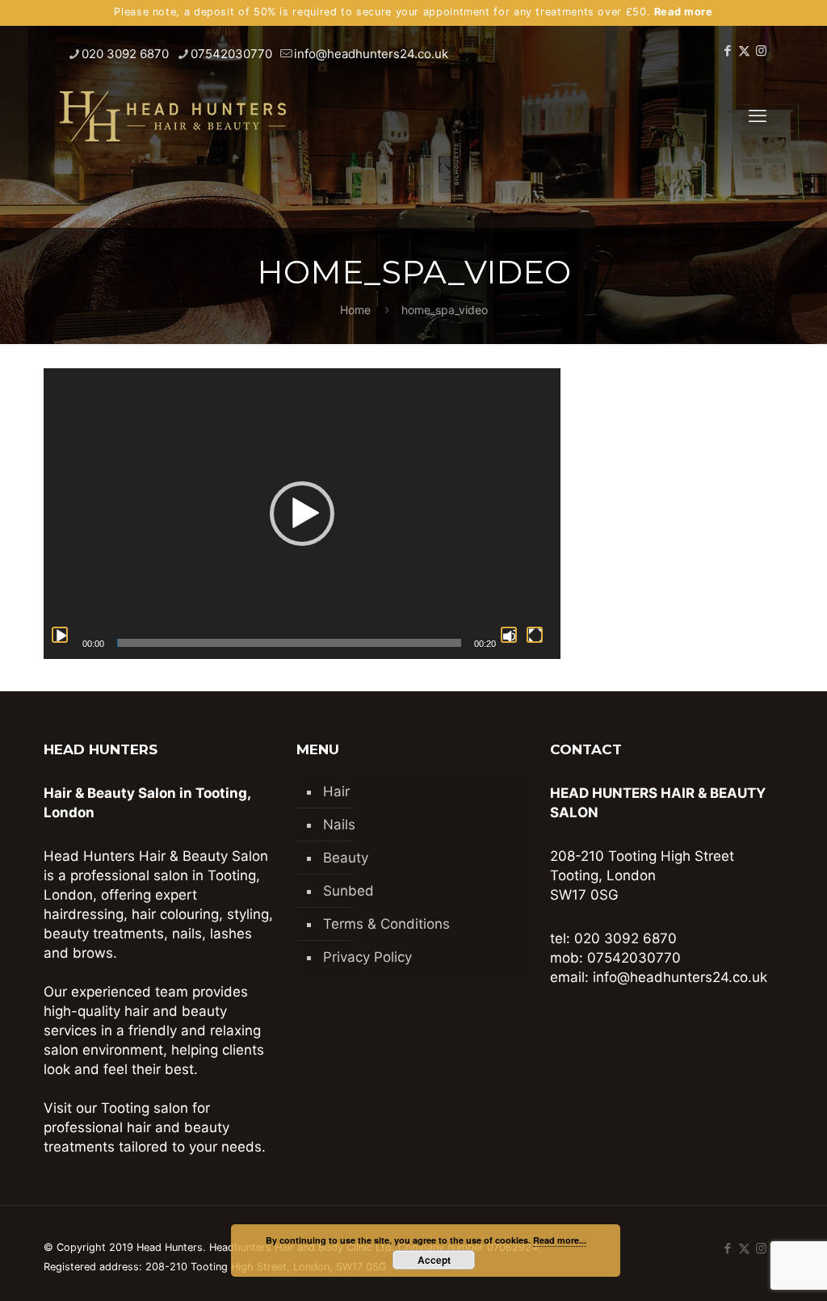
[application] (302, 513)
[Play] (60, 635)
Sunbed (348, 891)
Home (355, 310)
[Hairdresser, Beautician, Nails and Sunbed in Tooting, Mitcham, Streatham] (173, 115)
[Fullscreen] (535, 635)
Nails (339, 824)
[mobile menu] (757, 115)
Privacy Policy (367, 957)
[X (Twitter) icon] (744, 50)
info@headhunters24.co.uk (371, 53)
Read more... (559, 1240)
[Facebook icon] (727, 50)
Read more (683, 12)
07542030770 (231, 53)
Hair (336, 791)
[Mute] (509, 635)
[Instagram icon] (761, 50)
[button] (302, 513)
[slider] (289, 643)
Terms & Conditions (386, 924)
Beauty (345, 858)
